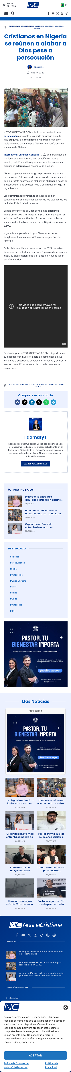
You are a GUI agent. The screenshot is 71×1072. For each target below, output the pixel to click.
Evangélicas (16, 605)
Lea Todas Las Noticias (35, 464)
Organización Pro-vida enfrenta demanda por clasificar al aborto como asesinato (40, 528)
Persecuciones (36, 26)
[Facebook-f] (48, 13)
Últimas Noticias (21, 490)
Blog (12, 611)
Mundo (13, 598)
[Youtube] (53, 13)
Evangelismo (22, 26)
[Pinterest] (48, 935)
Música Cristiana (18, 581)
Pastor (13, 586)
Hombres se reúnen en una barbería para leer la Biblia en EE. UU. (43, 513)
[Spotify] (54, 935)
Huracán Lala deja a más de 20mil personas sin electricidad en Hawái (20, 905)
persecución (11, 136)
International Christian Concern (21, 154)
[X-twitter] (57, 13)
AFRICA (12, 26)
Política (13, 592)
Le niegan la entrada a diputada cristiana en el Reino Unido (43, 500)
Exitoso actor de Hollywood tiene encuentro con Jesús (19, 870)
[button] (65, 1007)
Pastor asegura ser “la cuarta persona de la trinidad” (51, 904)
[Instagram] (62, 13)
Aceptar (35, 1055)
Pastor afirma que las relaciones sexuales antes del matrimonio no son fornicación (51, 838)
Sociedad (49, 26)
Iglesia (13, 569)
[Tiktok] (66, 13)
